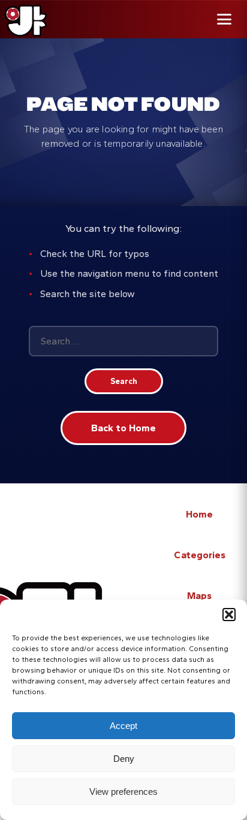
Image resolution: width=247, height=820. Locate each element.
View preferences (123, 791)
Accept (123, 726)
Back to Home (123, 428)
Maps (199, 595)
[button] (229, 615)
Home (199, 514)
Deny (123, 759)
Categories (199, 555)
